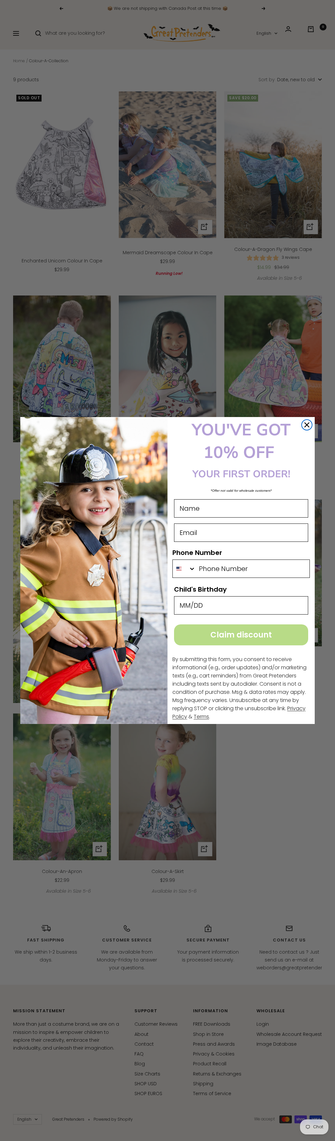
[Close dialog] (307, 425)
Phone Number (197, 552)
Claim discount (241, 634)
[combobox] (184, 569)
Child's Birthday (200, 589)
